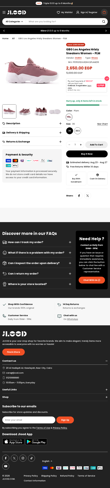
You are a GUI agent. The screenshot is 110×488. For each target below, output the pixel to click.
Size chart (102, 123)
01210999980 (12, 377)
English (45, 461)
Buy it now (87, 153)
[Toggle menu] (4, 12)
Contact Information (35, 480)
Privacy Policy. (60, 427)
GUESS (78, 57)
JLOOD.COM (8, 479)
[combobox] (55, 21)
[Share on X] (87, 195)
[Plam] (69, 117)
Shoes (94, 57)
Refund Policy (67, 475)
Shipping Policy (49, 475)
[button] (4, 30)
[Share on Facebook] (79, 195)
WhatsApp (72, 319)
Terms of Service (86, 475)
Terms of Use (43, 427)
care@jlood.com (14, 372)
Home (5, 38)
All (13, 38)
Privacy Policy (31, 475)
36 (69, 130)
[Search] (103, 21)
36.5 (77, 130)
